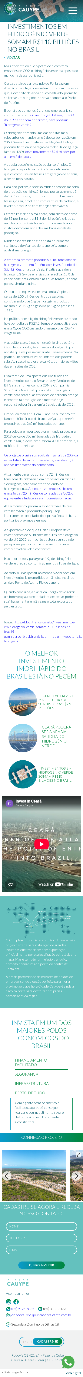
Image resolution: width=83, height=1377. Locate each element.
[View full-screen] (78, 1154)
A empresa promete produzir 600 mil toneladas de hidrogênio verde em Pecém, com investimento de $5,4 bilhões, (40, 264)
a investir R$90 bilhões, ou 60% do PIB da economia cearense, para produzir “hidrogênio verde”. (39, 120)
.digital (73, 1373)
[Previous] (6, 1176)
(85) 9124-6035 (22, 1309)
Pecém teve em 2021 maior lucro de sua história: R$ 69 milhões (55, 702)
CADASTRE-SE (47, 1341)
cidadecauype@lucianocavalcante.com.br (41, 1315)
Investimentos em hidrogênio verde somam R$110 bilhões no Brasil (55, 774)
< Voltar (12, 57)
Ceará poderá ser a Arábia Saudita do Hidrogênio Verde (56, 736)
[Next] (76, 1176)
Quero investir (41, 1265)
